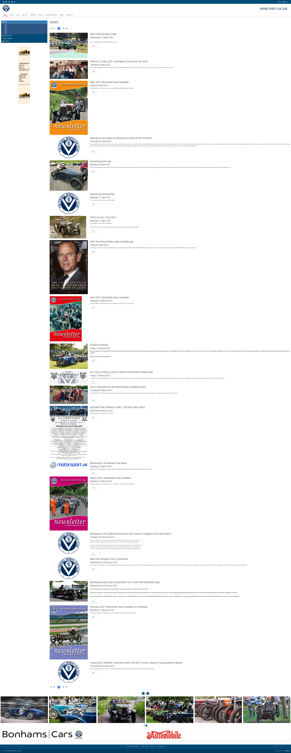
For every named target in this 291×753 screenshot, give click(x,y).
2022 (5, 33)
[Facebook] (6, 1)
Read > (93, 45)
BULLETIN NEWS (7, 38)
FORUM (61, 15)
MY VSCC (40, 15)
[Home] (3, 1)
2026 (5, 24)
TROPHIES (33, 15)
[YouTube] (12, 1)
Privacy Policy (144, 746)
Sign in (286, 2)
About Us (153, 746)
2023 (5, 31)
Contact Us (161, 746)
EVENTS (11, 15)
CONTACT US (69, 15)
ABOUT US (25, 15)
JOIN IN (18, 15)
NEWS (5, 15)
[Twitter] (9, 1)
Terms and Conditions (132, 746)
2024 (5, 29)
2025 (5, 26)
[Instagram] (15, 1)
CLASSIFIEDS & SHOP (51, 15)
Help (280, 2)
